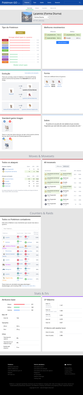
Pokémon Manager (39, 376)
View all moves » (62, 42)
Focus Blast (29, 251)
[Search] (79, 2)
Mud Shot (21, 247)
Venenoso (5, 59)
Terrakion (8, 264)
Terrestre (5, 42)
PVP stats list (11, 374)
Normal (5, 54)
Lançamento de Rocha (53, 35)
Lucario (7, 237)
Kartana (7, 242)
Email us (69, 364)
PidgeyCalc (37, 372)
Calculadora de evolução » (32, 73)
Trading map (37, 378)
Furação (68, 38)
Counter (21, 260)
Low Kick (21, 251)
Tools (34, 2)
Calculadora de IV (38, 367)
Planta (5, 50)
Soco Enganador (9, 169)
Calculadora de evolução (40, 368)
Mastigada (8, 183)
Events (49, 2)
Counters (44, 8)
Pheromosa (8, 251)
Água (5, 48)
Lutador (5, 40)
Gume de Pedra (51, 38)
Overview (29, 8)
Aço (5, 45)
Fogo (5, 62)
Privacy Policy (68, 368)
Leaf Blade (29, 242)
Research (57, 2)
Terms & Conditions (70, 374)
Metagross (8, 269)
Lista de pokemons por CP (15, 370)
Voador (5, 57)
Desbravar (7, 186)
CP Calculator (37, 374)
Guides (42, 2)
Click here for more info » (29, 286)
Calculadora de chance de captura (43, 370)
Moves (37, 8)
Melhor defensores (13, 368)
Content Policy (68, 370)
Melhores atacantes (13, 367)
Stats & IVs (53, 8)
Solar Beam (29, 279)
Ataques (10, 372)
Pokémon (26, 2)
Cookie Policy (68, 372)
